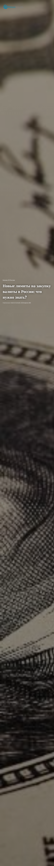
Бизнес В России (9, 280)
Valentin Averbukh (15, 303)
